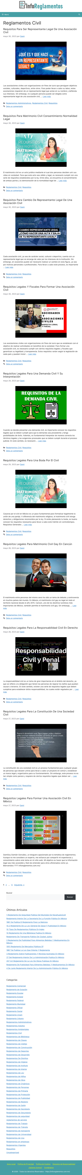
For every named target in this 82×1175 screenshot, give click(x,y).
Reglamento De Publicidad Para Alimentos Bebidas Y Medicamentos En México (40, 965)
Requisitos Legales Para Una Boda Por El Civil (31, 460)
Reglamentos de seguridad (18, 1116)
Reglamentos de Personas (17, 1087)
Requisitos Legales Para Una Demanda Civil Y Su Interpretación (33, 375)
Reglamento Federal (15, 1000)
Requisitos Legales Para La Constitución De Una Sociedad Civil (38, 713)
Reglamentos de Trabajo (16, 1123)
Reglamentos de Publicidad (18, 1098)
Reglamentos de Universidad (18, 1134)
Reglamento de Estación (16, 990)
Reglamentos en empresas (17, 1142)
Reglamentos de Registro (17, 1102)
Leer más (47, 96)
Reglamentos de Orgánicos (18, 1084)
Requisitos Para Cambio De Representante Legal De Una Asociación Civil (37, 201)
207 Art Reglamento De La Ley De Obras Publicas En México (32, 961)
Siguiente (19, 885)
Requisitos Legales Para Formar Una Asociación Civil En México (37, 800)
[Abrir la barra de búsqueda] (79, 14)
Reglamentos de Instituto (17, 1066)
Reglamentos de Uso (15, 1138)
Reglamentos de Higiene (16, 1062)
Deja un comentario (14, 106)
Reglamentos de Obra (15, 1080)
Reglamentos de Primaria (17, 1091)
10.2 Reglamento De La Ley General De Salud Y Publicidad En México (36, 926)
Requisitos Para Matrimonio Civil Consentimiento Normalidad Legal (40, 117)
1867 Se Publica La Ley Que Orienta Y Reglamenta (28, 950)
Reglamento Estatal (14, 997)
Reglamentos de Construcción (19, 1047)
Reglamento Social (14, 1011)
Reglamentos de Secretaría (18, 1109)
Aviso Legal (11, 1164)
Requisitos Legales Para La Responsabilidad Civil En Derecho (40, 627)
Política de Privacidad (26, 1164)
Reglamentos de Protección (18, 1095)
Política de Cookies (43, 1164)
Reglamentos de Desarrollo (18, 1055)
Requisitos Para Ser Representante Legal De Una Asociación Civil (40, 31)
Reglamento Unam (14, 1015)
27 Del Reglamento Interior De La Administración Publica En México (35, 957)
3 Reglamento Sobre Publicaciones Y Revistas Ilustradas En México (35, 954)
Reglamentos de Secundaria (18, 1113)
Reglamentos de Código (16, 1044)
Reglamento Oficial (14, 1008)
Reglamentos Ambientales (17, 1029)
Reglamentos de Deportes (17, 1051)
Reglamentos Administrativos (18, 103)
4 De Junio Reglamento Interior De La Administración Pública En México (37, 968)
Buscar (9, 893)
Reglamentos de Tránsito (17, 1127)
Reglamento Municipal (15, 1004)
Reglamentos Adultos (15, 1026)
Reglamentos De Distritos (17, 1058)
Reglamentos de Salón (16, 1105)
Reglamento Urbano (15, 1018)
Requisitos (53, 103)
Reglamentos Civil (40, 103)
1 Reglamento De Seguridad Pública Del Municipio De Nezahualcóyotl (36, 915)
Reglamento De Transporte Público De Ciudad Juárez (29, 937)
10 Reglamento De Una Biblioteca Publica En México (28, 933)
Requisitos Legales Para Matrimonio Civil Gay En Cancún (37, 544)
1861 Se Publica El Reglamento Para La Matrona (27, 922)
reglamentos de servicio (16, 1120)
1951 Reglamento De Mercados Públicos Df (24, 946)
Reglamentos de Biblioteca (17, 1037)
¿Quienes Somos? (35, 1168)
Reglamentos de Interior (16, 1069)
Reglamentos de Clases (16, 1040)
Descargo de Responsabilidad (64, 1164)
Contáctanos (49, 1168)
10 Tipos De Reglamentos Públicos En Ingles (25, 929)
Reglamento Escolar (14, 993)
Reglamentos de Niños (16, 1076)
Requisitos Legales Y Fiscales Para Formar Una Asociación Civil (39, 288)
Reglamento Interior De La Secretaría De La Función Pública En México (36, 918)
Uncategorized (12, 1152)
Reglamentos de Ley (15, 1073)
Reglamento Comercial (16, 986)
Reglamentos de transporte (18, 1131)
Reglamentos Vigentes (16, 1145)
